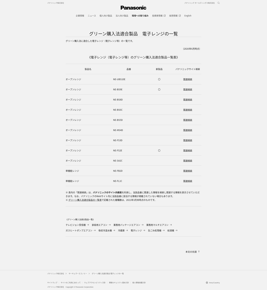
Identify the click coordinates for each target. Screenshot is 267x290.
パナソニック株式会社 (55, 3)
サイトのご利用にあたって (71, 282)
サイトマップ (52, 282)
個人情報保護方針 (139, 282)
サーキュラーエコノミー (78, 273)
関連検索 (187, 79)
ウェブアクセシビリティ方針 (95, 282)
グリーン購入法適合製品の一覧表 (85, 200)
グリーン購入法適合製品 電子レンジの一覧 (108, 273)
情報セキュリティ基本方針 (119, 282)
